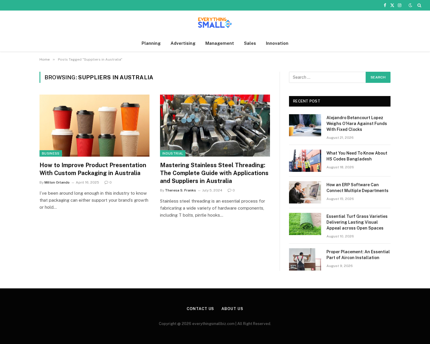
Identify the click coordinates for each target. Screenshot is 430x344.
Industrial (172, 153)
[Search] (418, 5)
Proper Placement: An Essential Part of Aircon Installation (358, 254)
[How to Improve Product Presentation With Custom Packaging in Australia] (94, 126)
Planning (151, 43)
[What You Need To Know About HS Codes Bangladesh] (305, 161)
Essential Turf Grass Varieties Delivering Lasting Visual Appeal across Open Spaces (357, 222)
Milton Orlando (57, 182)
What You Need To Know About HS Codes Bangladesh (356, 156)
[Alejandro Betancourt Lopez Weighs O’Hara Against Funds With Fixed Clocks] (305, 125)
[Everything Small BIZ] (215, 23)
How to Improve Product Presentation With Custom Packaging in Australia (92, 169)
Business (51, 153)
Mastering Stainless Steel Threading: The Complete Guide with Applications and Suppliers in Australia (214, 173)
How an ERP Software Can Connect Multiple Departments (357, 187)
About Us (232, 309)
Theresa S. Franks (180, 190)
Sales (250, 43)
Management (219, 43)
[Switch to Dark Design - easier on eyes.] (410, 5)
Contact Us (200, 309)
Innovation (277, 43)
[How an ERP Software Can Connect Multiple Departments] (305, 192)
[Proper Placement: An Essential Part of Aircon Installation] (305, 259)
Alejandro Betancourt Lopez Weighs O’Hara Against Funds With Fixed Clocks (356, 123)
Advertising (183, 43)
